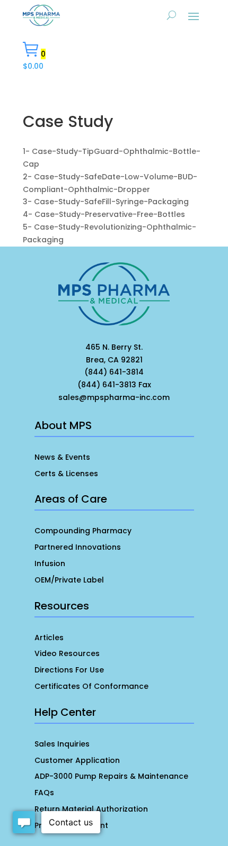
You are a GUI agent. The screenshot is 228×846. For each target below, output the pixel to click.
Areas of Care (70, 499)
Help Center (65, 712)
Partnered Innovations (77, 547)
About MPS (63, 425)
